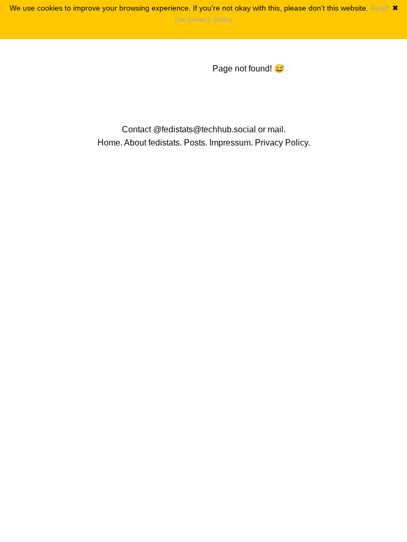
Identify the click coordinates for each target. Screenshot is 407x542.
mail (276, 129)
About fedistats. (153, 142)
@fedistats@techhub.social (204, 129)
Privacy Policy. (282, 142)
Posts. (195, 142)
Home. (110, 142)
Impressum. (231, 142)
